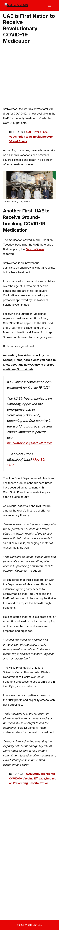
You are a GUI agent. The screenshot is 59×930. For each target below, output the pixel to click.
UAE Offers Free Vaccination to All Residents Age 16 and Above (31, 136)
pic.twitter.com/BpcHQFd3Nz (29, 443)
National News (35, 249)
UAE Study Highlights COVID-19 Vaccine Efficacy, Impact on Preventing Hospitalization (32, 778)
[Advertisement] (29, 76)
